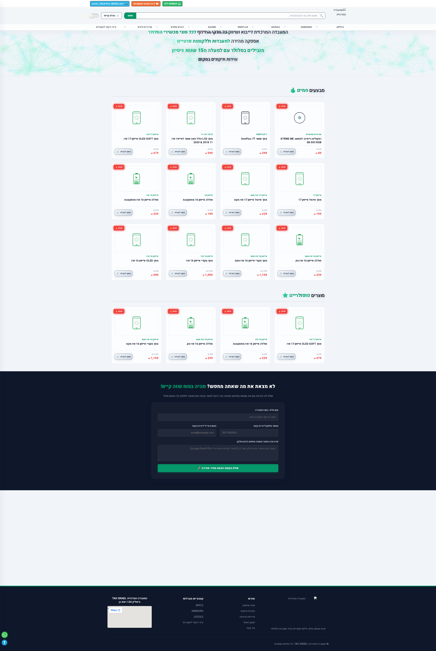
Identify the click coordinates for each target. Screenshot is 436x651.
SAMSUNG (197, 611)
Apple (340, 27)
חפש (130, 15)
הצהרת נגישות (248, 611)
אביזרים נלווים (145, 27)
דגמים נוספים (177, 27)
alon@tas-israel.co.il (146, 3)
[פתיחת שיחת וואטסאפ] (4, 635)
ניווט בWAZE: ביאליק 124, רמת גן (110, 3)
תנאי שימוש (249, 605)
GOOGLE (198, 617)
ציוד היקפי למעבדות (106, 27)
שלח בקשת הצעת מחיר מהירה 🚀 (218, 468)
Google (275, 27)
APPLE (199, 605)
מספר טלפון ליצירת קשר (265, 426)
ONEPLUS (243, 27)
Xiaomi (212, 27)
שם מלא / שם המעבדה (266, 410)
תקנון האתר (249, 622)
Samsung (306, 27)
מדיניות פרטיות (247, 617)
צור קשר (250, 628)
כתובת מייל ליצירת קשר (204, 426)
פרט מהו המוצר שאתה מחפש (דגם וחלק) (257, 441)
